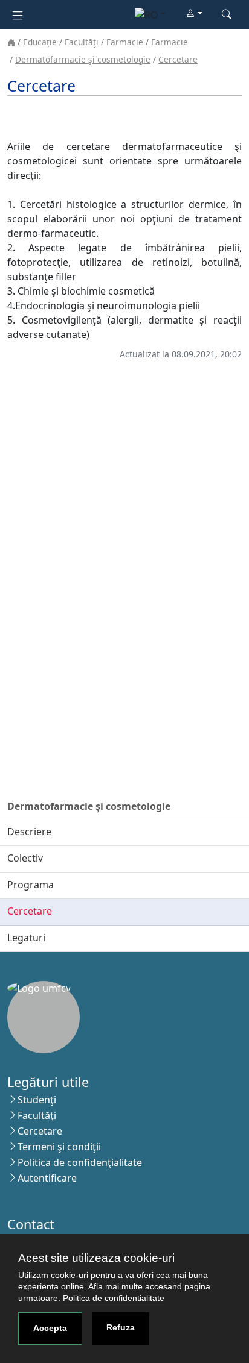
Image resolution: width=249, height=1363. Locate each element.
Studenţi (37, 1099)
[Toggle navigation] (17, 14)
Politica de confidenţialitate (80, 1162)
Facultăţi (82, 42)
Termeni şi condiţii (59, 1146)
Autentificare (47, 1178)
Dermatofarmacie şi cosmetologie (82, 59)
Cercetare (178, 59)
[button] (194, 14)
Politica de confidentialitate (113, 1298)
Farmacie (124, 42)
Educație (40, 42)
